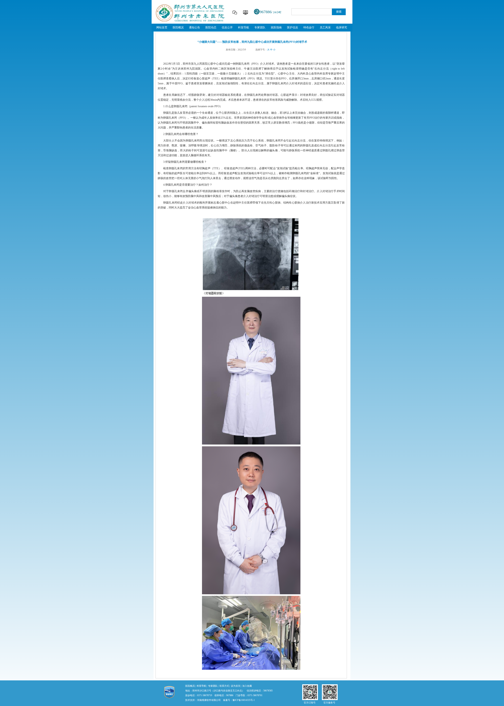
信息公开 (227, 27)
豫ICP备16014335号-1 (244, 700)
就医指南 (276, 27)
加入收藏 (247, 686)
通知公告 (194, 27)
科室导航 (243, 27)
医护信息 (292, 27)
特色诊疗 (308, 27)
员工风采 (325, 27)
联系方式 (224, 686)
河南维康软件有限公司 (209, 700)
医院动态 (210, 27)
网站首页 (161, 27)
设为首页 (235, 686)
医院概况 (178, 27)
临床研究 (341, 27)
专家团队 (259, 27)
